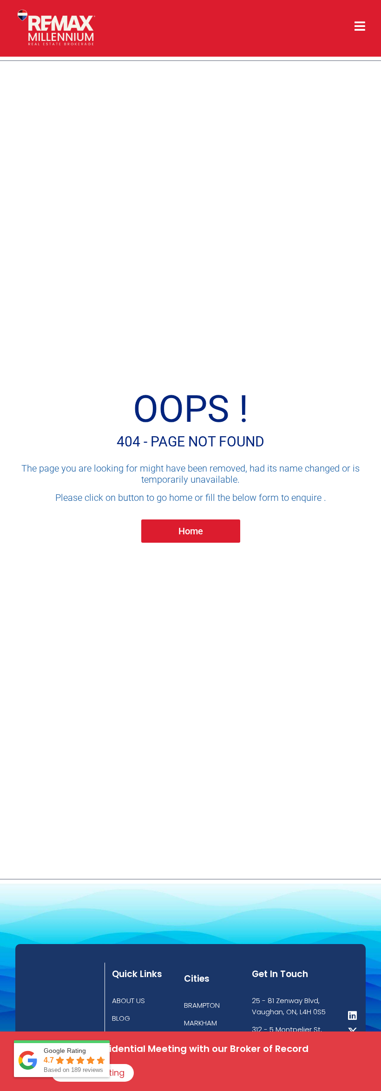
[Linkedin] (352, 1016)
